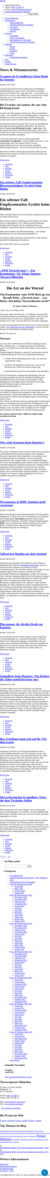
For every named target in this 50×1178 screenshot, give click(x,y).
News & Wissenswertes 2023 (21, 952)
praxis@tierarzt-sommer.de (21, 9)
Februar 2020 (20, 1041)
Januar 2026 (19, 893)
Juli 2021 (18, 1017)
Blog (7, 60)
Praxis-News (15, 1060)
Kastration (25, 1136)
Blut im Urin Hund (38, 1131)
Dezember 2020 (21, 1039)
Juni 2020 (18, 1047)
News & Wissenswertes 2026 (21, 884)
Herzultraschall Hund (30, 1133)
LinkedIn (8, 168)
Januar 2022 (19, 989)
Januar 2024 (19, 949)
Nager (12, 53)
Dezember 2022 (21, 984)
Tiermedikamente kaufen (26, 1139)
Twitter (7, 171)
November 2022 (21, 997)
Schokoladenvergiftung (19, 57)
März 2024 (19, 945)
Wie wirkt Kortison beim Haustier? (22, 442)
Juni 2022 (18, 991)
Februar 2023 (20, 973)
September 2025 (21, 904)
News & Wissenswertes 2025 (21, 895)
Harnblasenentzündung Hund (7, 1133)
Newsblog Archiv (25, 1077)
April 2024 (19, 943)
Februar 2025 (20, 921)
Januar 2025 (19, 919)
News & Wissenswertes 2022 (21, 978)
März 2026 (19, 889)
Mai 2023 (18, 967)
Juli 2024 (18, 936)
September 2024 (21, 932)
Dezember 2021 (21, 1010)
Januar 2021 (19, 1015)
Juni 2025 (18, 910)
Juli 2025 (18, 908)
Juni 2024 (18, 939)
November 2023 (21, 956)
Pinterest (8, 173)
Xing (7, 166)
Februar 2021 (20, 1013)
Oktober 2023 (20, 958)
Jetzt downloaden (11, 1077)
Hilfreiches (9, 55)
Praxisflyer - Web (6, 1171)
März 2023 (19, 971)
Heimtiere (13, 51)
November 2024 (21, 928)
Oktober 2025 (20, 902)
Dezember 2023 (21, 954)
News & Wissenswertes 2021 (21, 1004)
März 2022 (19, 995)
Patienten (8, 44)
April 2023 (19, 969)
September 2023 (21, 960)
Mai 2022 (18, 993)
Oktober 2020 (20, 1056)
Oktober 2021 (20, 1028)
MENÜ (3, 1)
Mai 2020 (18, 1049)
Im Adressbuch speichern (11, 1108)
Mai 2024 (18, 941)
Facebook (8, 164)
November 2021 (21, 1026)
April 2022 (19, 980)
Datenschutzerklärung (8, 1166)
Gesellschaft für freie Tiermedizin (22, 882)
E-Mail (7, 177)
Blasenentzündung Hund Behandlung (24, 1131)
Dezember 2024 (21, 926)
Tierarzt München (11, 18)
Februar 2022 (20, 986)
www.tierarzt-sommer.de (13, 1104)
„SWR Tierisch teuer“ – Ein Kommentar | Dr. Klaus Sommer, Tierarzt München (20, 274)
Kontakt (8, 62)
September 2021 (21, 1030)
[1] (20, 386)
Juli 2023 (18, 965)
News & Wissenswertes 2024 (21, 923)
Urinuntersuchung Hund (6, 1142)
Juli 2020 (18, 1045)
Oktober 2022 (20, 999)
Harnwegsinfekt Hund (19, 1133)
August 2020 (20, 1036)
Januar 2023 (19, 976)
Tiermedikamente (16, 1139)
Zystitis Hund (15, 1142)
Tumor (46, 1139)
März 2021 (19, 1023)
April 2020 (19, 1034)
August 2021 (20, 1008)
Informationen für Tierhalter (20, 40)
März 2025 (19, 917)
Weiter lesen (4, 160)
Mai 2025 (18, 913)
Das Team (13, 27)
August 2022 (20, 982)
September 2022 (21, 1002)
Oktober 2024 (20, 930)
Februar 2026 (20, 891)
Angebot (8, 33)
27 (9, 857)
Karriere (13, 31)
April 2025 (19, 915)
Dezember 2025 (21, 897)
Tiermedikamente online (39, 1139)
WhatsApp (9, 175)
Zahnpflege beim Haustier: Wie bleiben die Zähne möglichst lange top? (24, 678)
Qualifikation (15, 29)
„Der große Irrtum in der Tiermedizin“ (20, 327)
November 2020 (21, 1054)
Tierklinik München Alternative (22, 25)
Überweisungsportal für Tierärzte (17, 12)
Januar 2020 (19, 1043)
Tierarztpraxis (10, 20)
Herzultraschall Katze (41, 1133)
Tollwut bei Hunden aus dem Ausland (23, 553)
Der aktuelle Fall (16, 876)
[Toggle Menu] (44, 1172)
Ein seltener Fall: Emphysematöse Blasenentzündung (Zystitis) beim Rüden (21, 185)
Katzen (12, 49)
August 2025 (20, 906)
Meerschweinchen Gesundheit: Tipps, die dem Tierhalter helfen (23, 799)
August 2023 (20, 963)
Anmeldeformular (7, 1169)
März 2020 (19, 1052)
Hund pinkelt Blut (18, 1136)
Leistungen (14, 36)
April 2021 (19, 1006)
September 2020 (21, 1058)
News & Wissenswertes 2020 (21, 1032)
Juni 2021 (18, 1019)
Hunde (12, 47)
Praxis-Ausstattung (17, 38)
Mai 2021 (18, 1021)
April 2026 (19, 886)
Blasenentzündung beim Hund (7, 1131)
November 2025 (21, 900)
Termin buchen (10, 64)
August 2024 (20, 934)
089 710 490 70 (18, 7)
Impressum (4, 1164)
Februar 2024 (20, 947)
